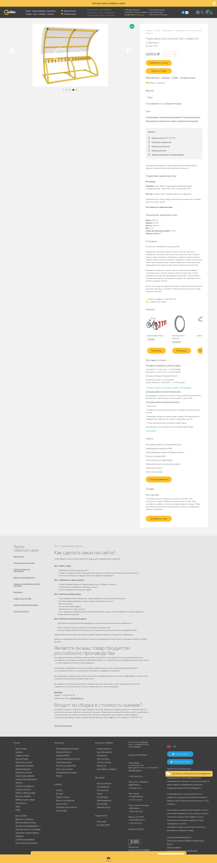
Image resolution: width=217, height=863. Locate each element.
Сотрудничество (101, 816)
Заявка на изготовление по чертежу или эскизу (27, 585)
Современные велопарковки (187, 121)
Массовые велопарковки (191, 117)
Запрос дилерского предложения (26, 605)
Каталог (28, 11)
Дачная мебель (21, 749)
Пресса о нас (101, 766)
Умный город (110, 15)
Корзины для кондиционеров (26, 843)
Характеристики (152, 78)
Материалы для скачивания (66, 807)
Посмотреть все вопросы (63, 726)
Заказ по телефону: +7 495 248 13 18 (162, 299)
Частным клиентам (93, 9)
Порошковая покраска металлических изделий (163, 464)
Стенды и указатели (23, 789)
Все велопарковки (152, 117)
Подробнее (151, 431)
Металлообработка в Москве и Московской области (165, 452)
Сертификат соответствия (161, 142)
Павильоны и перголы (23, 772)
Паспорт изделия (158, 138)
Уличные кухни (21, 803)
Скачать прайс (61, 811)
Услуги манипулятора (154, 472)
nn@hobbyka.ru (134, 808)
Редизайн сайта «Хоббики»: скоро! (108, 3)
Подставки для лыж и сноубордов (27, 829)
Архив (17, 806)
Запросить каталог (70, 11)
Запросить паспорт (159, 150)
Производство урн (104, 807)
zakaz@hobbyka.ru (130, 15)
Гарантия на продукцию (65, 800)
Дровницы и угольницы (24, 819)
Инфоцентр (42, 14)
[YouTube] (169, 747)
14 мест (150, 97)
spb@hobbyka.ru (134, 785)
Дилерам (29, 14)
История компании (104, 749)
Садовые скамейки (22, 755)
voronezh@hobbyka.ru (136, 820)
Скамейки (19, 752)
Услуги (35, 14)
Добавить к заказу (158, 62)
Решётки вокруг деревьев (24, 776)
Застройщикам (109, 12)
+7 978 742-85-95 (153, 12)
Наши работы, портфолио (107, 769)
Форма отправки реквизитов (24, 577)
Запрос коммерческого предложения (22, 570)
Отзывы (174, 78)
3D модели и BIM (103, 825)
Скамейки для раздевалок (25, 839)
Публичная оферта (174, 847)
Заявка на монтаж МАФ (22, 598)
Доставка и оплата (70, 14)
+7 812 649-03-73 (130, 12)
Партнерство (100, 777)
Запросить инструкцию (161, 146)
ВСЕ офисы (140, 15)
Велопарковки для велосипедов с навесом (161, 121)
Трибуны (18, 783)
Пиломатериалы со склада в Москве (159, 460)
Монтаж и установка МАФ (155, 456)
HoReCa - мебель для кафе (25, 793)
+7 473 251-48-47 (153, 10)
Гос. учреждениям (106, 9)
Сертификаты (102, 755)
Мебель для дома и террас (25, 800)
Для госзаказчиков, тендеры (24, 563)
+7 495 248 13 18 (129, 10)
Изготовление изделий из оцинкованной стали (164, 444)
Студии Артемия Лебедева (140, 850)
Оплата (59, 790)
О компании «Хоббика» (104, 743)
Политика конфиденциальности (179, 837)
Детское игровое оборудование (27, 826)
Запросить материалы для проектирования (168, 155)
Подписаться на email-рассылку (179, 769)
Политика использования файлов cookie (182, 851)
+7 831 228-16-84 (153, 15)
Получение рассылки (21, 611)
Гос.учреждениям (103, 787)
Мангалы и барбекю (23, 796)
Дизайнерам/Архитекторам (96, 15)
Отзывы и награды (104, 762)
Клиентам (58, 784)
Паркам (100, 12)
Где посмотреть (62, 804)
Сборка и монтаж (62, 797)
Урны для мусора (21, 759)
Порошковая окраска (64, 762)
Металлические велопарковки (171, 117)
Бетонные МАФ (21, 816)
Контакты (50, 14)
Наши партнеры (103, 759)
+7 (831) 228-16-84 (135, 812)
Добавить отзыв (158, 518)
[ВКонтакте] (175, 747)
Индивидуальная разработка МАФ (159, 448)
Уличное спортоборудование (26, 779)
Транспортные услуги (154, 468)
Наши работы (51, 11)
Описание (165, 78)
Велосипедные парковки (24, 766)
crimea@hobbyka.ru (135, 796)
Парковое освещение (23, 769)
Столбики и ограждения (24, 786)
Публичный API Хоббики (137, 755)
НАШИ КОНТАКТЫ (135, 829)
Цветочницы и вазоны (23, 762)
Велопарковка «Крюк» (155, 336)
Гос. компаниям (92, 12)
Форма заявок (19, 556)
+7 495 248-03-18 (135, 776)
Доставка (59, 794)
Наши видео (101, 821)
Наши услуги (59, 743)
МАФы (17, 810)
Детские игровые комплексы (25, 822)
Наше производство (38, 11)
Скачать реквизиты (158, 479)
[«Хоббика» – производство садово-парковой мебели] (10, 12)
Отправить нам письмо (157, 302)
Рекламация (18, 592)
